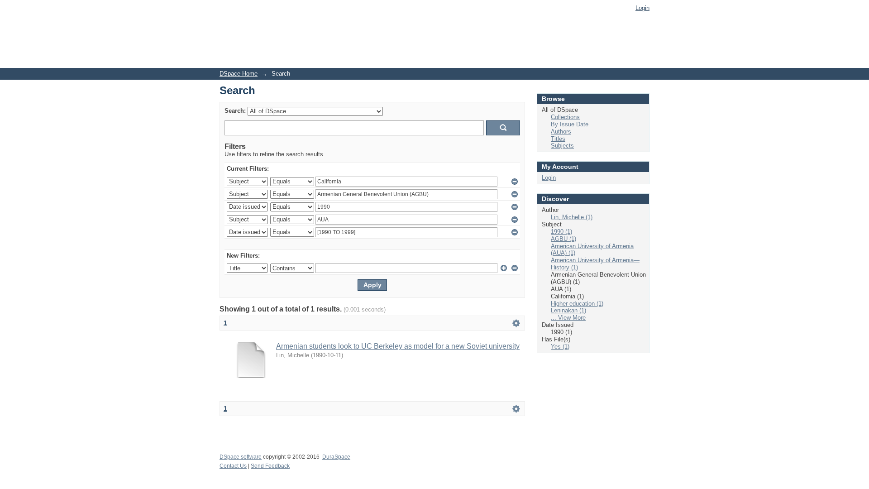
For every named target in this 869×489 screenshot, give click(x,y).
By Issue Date (569, 124)
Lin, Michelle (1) (571, 217)
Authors (561, 131)
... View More (568, 317)
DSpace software (241, 457)
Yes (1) (560, 346)
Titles (558, 138)
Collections (565, 117)
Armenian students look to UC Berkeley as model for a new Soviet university (398, 346)
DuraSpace (336, 457)
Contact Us (233, 466)
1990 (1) (561, 231)
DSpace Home (239, 73)
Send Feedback (270, 466)
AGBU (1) (563, 238)
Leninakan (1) (568, 310)
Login (642, 8)
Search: (235, 110)
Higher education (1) (577, 303)
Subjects (562, 145)
